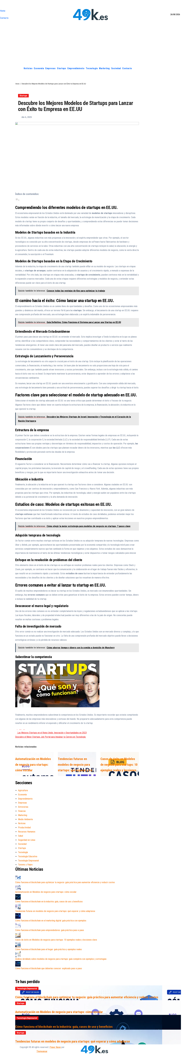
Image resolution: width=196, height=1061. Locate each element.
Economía (39, 68)
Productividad (24, 827)
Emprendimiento (75, 68)
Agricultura (23, 790)
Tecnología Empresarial (28, 860)
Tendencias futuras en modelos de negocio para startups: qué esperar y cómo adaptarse (55, 911)
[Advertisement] (98, 43)
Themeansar (41, 1051)
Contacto (4, 18)
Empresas (50, 68)
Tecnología (92, 68)
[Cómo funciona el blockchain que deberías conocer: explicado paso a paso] (18, 963)
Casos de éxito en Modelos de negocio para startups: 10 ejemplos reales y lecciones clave (56, 939)
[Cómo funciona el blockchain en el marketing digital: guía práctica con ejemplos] (18, 916)
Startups (61, 68)
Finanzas (22, 811)
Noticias (28, 68)
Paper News (55, 1047)
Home (2, 10)
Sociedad (116, 68)
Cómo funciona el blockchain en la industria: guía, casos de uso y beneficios (49, 901)
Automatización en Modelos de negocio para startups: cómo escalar (33, 764)
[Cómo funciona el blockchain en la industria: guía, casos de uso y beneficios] (18, 897)
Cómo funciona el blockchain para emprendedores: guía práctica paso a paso (49, 930)
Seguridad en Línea (26, 840)
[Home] (19, 68)
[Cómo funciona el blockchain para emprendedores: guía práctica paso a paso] (18, 925)
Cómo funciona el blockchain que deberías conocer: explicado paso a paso (48, 968)
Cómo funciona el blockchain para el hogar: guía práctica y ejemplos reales (48, 949)
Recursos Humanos (26, 831)
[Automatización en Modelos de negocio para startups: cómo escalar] (18, 887)
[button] (179, 68)
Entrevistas (23, 807)
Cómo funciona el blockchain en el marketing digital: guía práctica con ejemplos (50, 920)
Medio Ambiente (25, 819)
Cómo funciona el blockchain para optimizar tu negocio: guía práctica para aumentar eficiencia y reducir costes (65, 882)
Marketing (104, 68)
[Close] (1, 5)
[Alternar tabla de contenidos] (17, 200)
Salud (20, 835)
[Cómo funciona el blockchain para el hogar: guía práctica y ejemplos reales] (18, 944)
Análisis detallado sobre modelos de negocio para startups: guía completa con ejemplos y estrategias (60, 959)
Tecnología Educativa (27, 856)
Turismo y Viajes (25, 864)
